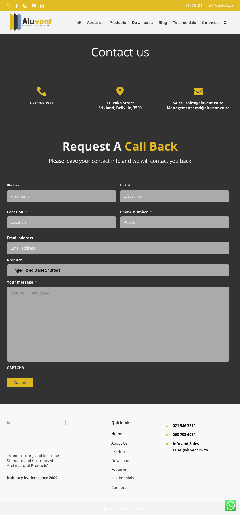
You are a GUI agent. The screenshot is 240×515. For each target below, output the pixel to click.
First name (15, 185)
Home (116, 433)
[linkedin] (138, 496)
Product (14, 260)
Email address (22, 237)
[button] (225, 22)
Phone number (136, 212)
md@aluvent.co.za (212, 107)
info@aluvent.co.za (220, 6)
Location (17, 212)
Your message (22, 282)
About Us (119, 443)
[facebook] (113, 496)
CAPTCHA (15, 367)
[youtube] (130, 496)
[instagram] (122, 496)
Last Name (128, 185)
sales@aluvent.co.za (205, 103)
